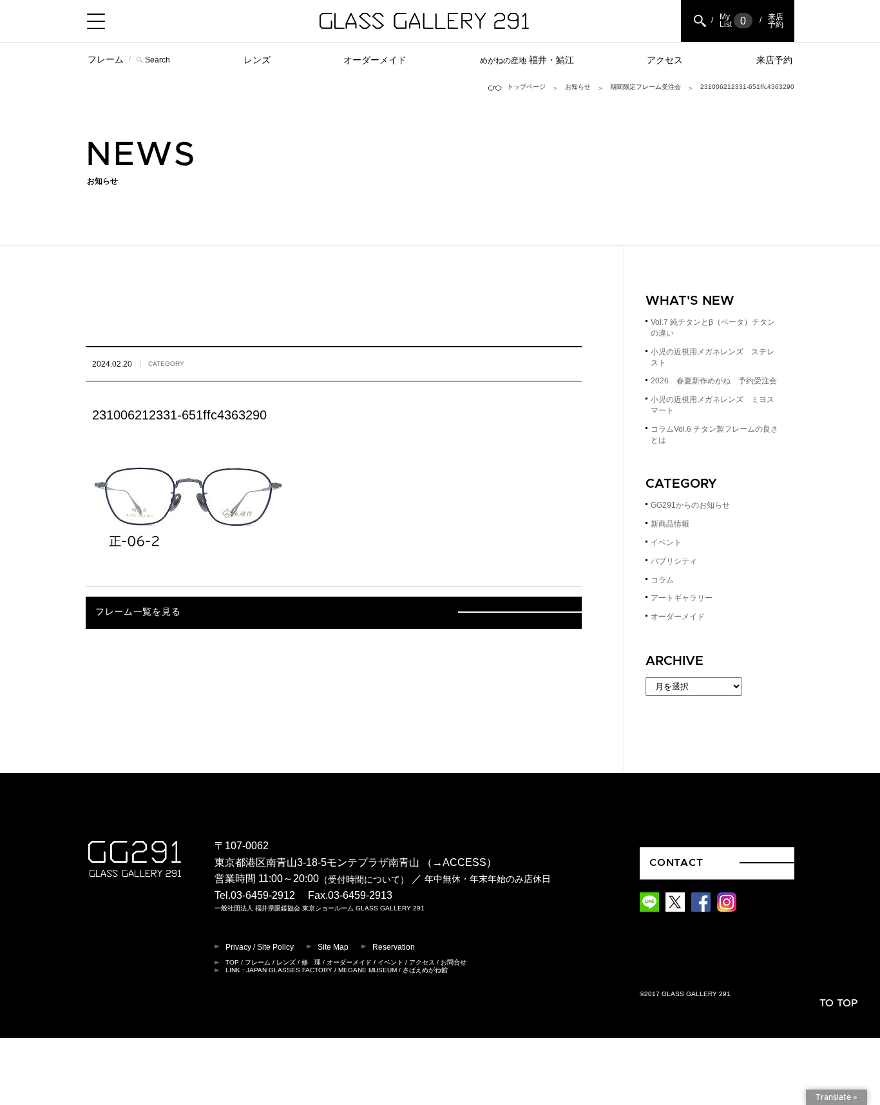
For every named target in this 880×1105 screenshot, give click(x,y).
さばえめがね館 (425, 970)
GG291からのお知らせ (690, 505)
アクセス (665, 60)
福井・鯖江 (527, 60)
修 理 (311, 962)
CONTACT (676, 863)
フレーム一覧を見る (137, 612)
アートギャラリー (682, 597)
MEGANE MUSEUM (367, 970)
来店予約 (774, 60)
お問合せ (453, 962)
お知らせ (578, 86)
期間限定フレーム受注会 (645, 86)
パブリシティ (674, 561)
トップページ (526, 86)
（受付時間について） (364, 880)
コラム (662, 579)
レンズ (257, 60)
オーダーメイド (375, 60)
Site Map (333, 947)
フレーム (106, 59)
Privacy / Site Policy (259, 947)
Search (157, 59)
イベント (666, 542)
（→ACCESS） (459, 862)
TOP (232, 962)
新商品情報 (670, 523)
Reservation (393, 947)
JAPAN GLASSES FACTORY (289, 970)
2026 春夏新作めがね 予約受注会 (714, 380)
